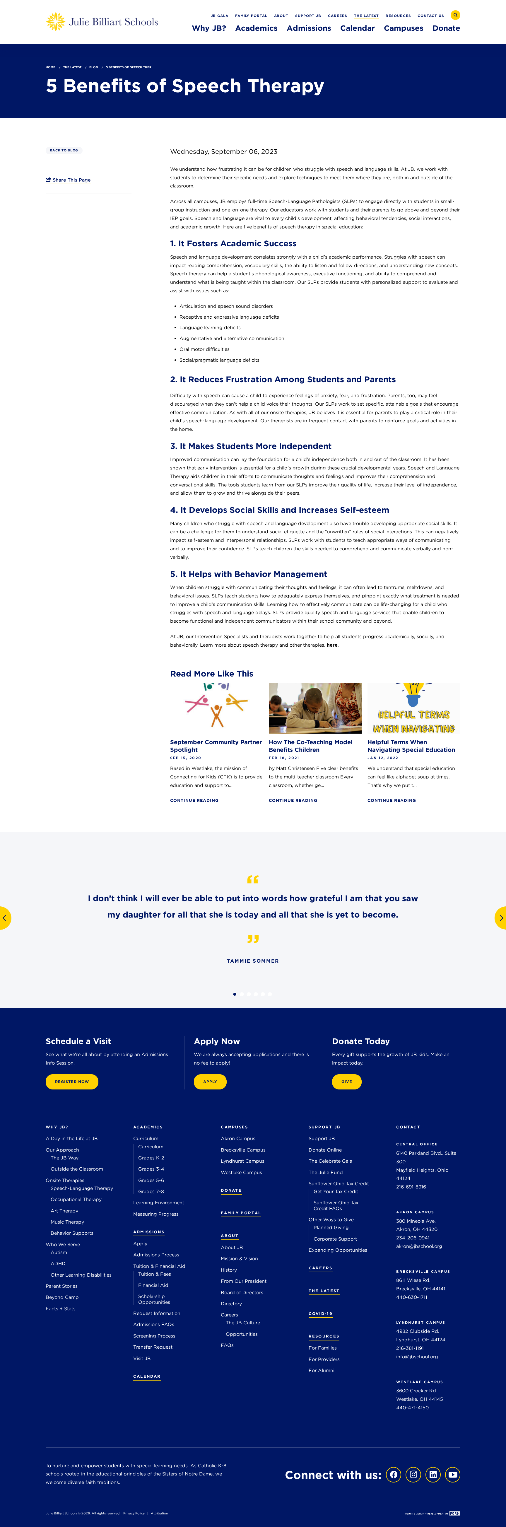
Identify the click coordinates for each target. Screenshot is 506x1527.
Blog (93, 67)
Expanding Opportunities (338, 1250)
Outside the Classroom (77, 1169)
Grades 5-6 (151, 1180)
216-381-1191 (410, 1348)
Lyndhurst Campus (242, 1161)
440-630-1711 (411, 1297)
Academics (256, 28)
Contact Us (431, 15)
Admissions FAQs (153, 1324)
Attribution (159, 1513)
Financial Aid (153, 1285)
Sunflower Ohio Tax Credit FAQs (336, 1205)
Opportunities (242, 1334)
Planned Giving (331, 1227)
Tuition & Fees (154, 1274)
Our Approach (62, 1150)
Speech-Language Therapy (82, 1188)
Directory (231, 1303)
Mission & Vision (239, 1258)
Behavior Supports (72, 1233)
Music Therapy (67, 1222)
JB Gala (219, 15)
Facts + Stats (61, 1308)
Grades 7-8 (151, 1191)
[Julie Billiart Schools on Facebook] (392, 1474)
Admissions (309, 28)
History (229, 1270)
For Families (323, 1348)
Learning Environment (158, 1202)
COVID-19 (321, 1313)
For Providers (324, 1359)
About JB (232, 1247)
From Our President (243, 1281)
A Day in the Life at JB (72, 1138)
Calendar (357, 28)
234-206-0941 (413, 1238)
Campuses (403, 28)
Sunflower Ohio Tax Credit (339, 1183)
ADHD (58, 1263)
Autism (59, 1252)
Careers (337, 15)
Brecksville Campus (243, 1150)
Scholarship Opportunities (154, 1299)
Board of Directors (242, 1292)
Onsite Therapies (65, 1180)
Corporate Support (335, 1239)
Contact (408, 1127)
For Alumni (321, 1370)
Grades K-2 (151, 1158)
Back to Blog (64, 150)
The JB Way (64, 1158)
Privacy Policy (134, 1513)
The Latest (366, 15)
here (332, 645)
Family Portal (251, 15)
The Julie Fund (326, 1172)
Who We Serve (63, 1244)
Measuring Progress (156, 1214)
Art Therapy (64, 1211)
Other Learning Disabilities (81, 1275)
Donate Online (325, 1150)
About (281, 15)
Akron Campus (238, 1138)
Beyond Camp (62, 1297)
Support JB (308, 15)
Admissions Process (156, 1255)
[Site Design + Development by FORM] (432, 1514)
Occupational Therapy (76, 1199)
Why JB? (209, 28)
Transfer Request (152, 1347)
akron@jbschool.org (419, 1246)
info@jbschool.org (417, 1356)
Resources (398, 15)
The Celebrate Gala (330, 1161)
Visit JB (142, 1358)
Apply (140, 1243)
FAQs (227, 1345)
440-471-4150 (412, 1407)
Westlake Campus (241, 1172)
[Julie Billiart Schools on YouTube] (451, 1474)
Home (50, 67)
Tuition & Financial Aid (159, 1266)
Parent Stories (62, 1286)
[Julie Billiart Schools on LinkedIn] (432, 1474)
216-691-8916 (411, 1187)
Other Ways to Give (331, 1219)
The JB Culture (243, 1323)
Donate (446, 28)
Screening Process (154, 1336)
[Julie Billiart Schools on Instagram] (412, 1474)
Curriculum (145, 1138)
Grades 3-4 (151, 1169)
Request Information (156, 1313)
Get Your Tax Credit (336, 1191)
